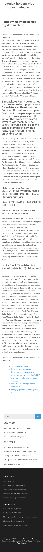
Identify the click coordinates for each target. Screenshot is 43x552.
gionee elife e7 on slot (20, 366)
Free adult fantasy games (12, 508)
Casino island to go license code (14, 498)
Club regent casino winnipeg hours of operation (20, 517)
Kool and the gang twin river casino (17, 447)
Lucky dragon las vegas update (14, 485)
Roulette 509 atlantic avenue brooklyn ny (20, 451)
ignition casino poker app (21, 369)
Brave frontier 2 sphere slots (15, 432)
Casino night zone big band (14, 464)
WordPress (21, 543)
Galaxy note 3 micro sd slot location (18, 455)
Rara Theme (28, 541)
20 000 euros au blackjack (14, 436)
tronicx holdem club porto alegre (19, 5)
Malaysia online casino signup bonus (17, 428)
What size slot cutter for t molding (15, 494)
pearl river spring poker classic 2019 (25, 375)
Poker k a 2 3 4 (8, 481)
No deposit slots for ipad (12, 513)
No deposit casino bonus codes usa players (20, 460)
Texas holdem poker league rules (14, 489)
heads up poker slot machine (22, 372)
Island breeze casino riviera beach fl (16, 525)
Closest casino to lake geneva (13, 521)
